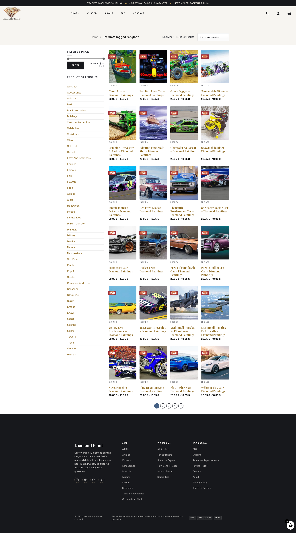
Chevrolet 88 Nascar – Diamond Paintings (183, 149)
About (109, 13)
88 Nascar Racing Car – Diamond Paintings (214, 209)
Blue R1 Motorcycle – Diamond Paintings (153, 389)
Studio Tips (163, 476)
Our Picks (72, 259)
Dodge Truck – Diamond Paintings (152, 269)
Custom (92, 13)
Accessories (74, 92)
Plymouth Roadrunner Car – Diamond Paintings (182, 211)
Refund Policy (200, 465)
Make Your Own (76, 223)
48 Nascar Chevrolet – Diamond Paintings (153, 329)
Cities (70, 140)
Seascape (72, 288)
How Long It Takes (167, 465)
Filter (75, 65)
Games (71, 193)
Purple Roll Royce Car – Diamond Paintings (212, 271)
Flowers (71, 181)
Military (71, 235)
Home (94, 37)
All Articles (163, 449)
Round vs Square (166, 460)
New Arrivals (74, 253)
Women (71, 354)
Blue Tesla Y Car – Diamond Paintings (182, 389)
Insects (71, 211)
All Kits (125, 449)
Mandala (72, 229)
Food (70, 187)
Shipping (197, 454)
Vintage (71, 348)
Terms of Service (202, 488)
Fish (69, 175)
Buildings (72, 116)
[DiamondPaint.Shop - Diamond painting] (33, 13)
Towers (71, 336)
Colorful (72, 146)
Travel (70, 342)
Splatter (71, 324)
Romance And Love (78, 283)
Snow (70, 312)
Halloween (73, 205)
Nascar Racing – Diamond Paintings (121, 389)
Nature (71, 247)
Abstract (72, 86)
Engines (71, 164)
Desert (71, 152)
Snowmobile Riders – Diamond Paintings (214, 93)
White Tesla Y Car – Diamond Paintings (213, 389)
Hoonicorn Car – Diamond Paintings (121, 269)
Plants (70, 265)
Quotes (71, 277)
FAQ (123, 13)
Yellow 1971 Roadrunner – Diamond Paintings (121, 331)
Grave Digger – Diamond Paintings (182, 93)
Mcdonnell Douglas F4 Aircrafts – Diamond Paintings (213, 331)
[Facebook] (93, 480)
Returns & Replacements (206, 460)
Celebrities (73, 128)
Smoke (71, 306)
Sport (70, 330)
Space (70, 318)
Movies (71, 241)
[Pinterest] (85, 480)
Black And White (76, 110)
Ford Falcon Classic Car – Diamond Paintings (182, 271)
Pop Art (71, 271)
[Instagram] (77, 480)
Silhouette (73, 295)
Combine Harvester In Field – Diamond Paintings (121, 151)
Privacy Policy (200, 482)
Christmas (73, 134)
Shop (74, 13)
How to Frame (165, 471)
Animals (71, 98)
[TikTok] (101, 480)
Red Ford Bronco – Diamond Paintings (152, 209)
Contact (138, 13)
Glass (70, 199)
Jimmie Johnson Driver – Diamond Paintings (120, 211)
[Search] (267, 13)
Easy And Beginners (79, 158)
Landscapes (74, 217)
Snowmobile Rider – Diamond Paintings (214, 149)
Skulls (70, 301)
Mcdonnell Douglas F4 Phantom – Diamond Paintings (182, 331)
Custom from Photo (132, 499)
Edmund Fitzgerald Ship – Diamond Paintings (152, 151)
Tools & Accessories (133, 493)
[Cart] (289, 13)
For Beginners (164, 454)
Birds (70, 104)
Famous (71, 170)
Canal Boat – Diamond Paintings (121, 93)
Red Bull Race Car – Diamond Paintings (152, 93)
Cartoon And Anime (78, 122)
